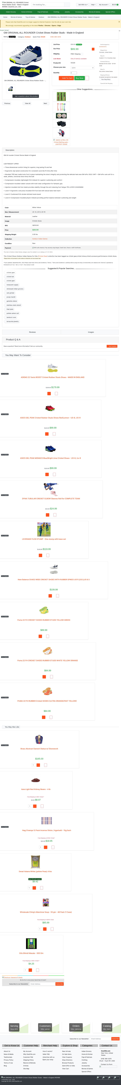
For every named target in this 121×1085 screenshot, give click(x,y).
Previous (7, 103)
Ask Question (112, 346)
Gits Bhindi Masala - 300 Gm (31, 953)
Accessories (79, 12)
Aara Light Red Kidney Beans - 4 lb (35, 789)
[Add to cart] (49, 393)
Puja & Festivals (43, 12)
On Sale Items (66, 1054)
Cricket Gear (43, 256)
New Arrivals (66, 1051)
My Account (27, 1051)
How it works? (47, 1051)
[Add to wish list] (87, 78)
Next (45, 103)
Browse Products (68, 1063)
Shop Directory (67, 1060)
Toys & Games (30, 17)
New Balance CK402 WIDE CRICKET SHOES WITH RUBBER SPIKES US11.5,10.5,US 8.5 (54, 580)
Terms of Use (8, 1063)
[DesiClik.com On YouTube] (18, 1039)
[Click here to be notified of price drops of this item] (93, 49)
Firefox (40, 25)
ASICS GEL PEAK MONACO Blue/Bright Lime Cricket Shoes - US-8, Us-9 (50, 458)
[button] (103, 4)
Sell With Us (82, 4)
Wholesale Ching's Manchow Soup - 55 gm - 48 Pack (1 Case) (46, 912)
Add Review (12, 36)
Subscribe (59, 984)
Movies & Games (94, 12)
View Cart (65, 1069)
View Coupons (67, 1057)
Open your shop (47, 1059)
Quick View (113, 32)
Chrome (47, 25)
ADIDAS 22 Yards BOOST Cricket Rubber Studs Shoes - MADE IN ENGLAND (52, 377)
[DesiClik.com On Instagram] (15, 1039)
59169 (43, 37)
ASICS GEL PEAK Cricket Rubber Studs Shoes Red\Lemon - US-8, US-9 (50, 418)
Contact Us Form (106, 1064)
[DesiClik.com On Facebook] (7, 1039)
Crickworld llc (102, 46)
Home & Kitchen (26, 12)
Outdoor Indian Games (39, 239)
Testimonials (8, 1057)
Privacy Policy (8, 1060)
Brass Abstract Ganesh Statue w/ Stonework (39, 749)
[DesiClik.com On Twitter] (3, 1039)
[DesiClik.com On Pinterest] (11, 1039)
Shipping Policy (28, 1060)
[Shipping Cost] (82, 54)
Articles (25, 1066)
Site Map (26, 1069)
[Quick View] (53, 393)
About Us (7, 1051)
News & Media (8, 1054)
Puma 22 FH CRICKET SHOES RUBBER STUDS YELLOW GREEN (43, 620)
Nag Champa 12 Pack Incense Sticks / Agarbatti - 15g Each (46, 830)
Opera (54, 25)
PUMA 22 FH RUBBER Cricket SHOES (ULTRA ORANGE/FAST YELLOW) (47, 701)
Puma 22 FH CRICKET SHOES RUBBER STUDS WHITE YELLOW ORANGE (47, 660)
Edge (59, 25)
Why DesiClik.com (29, 1054)
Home (5, 17)
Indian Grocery (11, 12)
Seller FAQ (46, 1054)
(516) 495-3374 (55, 37)
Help (92, 4)
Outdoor (41, 17)
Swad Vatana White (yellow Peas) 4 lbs (35, 871)
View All (27, 103)
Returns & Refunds (29, 1063)
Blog (5, 1066)
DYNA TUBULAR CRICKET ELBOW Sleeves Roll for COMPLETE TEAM (51, 499)
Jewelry (67, 12)
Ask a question (26, 96)
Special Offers (110, 12)
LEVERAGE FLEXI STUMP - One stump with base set (44, 539)
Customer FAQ (28, 1057)
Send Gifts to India (68, 1066)
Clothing (56, 12)
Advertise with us (48, 1057)
